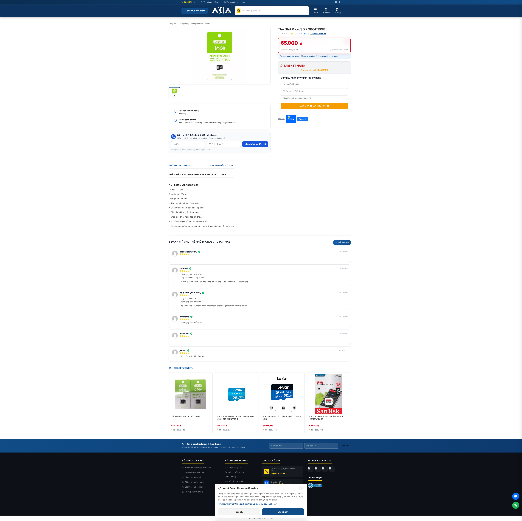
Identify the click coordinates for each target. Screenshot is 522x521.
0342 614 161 (189, 2)
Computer (183, 24)
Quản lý (239, 512)
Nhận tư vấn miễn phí (255, 144)
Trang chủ (173, 24)
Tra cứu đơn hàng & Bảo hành (198, 467)
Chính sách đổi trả (193, 477)
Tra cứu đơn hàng (210, 2)
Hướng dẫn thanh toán (195, 472)
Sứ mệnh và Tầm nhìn (234, 472)
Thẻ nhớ (206, 24)
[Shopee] (332, 469)
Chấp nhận (283, 512)
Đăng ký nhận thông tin (314, 105)
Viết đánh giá (343, 242)
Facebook (302, 119)
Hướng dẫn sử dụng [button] (223, 165)
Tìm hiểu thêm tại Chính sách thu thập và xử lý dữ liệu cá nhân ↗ (247, 504)
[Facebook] (310, 469)
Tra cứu (345, 445)
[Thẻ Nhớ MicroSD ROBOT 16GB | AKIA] (219, 56)
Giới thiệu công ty (233, 467)
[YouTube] (318, 469)
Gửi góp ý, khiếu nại (234, 481)
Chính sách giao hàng (194, 482)
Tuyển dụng (230, 476)
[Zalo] (325, 469)
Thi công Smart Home (235, 2)
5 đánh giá (302, 34)
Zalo (292, 119)
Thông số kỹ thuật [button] (318, 34)
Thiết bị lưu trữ (195, 24)
